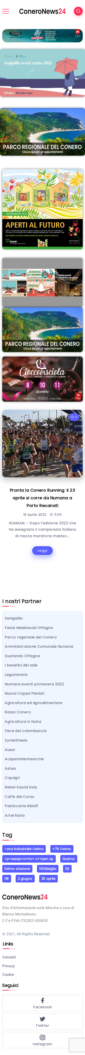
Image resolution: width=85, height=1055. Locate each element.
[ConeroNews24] (42, 11)
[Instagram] (42, 1040)
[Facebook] (42, 1003)
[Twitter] (42, 1022)
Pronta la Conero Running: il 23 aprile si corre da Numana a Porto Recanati (42, 497)
